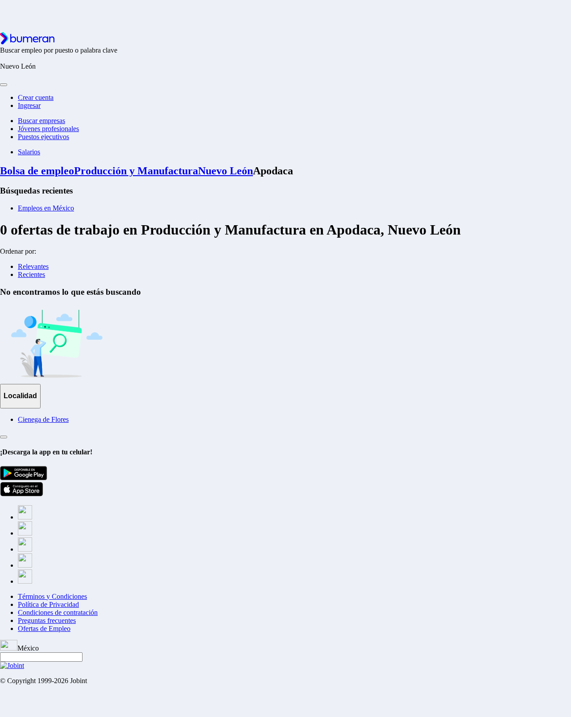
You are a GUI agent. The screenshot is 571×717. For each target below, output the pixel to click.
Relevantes (33, 266)
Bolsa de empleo (37, 171)
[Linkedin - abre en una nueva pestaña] (25, 565)
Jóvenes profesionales (48, 128)
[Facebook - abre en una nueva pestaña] (25, 517)
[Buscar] (3, 84)
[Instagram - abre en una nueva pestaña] (25, 549)
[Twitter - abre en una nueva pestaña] (25, 533)
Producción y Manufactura (136, 171)
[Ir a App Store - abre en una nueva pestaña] (21, 494)
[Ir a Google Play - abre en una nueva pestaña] (23, 478)
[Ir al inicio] (27, 42)
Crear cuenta (36, 97)
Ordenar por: (18, 251)
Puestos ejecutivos (43, 136)
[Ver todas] (3, 437)
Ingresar (29, 105)
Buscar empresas (41, 120)
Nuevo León (225, 171)
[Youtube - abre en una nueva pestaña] (25, 581)
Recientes (31, 274)
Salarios (29, 152)
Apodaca (273, 171)
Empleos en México (46, 208)
